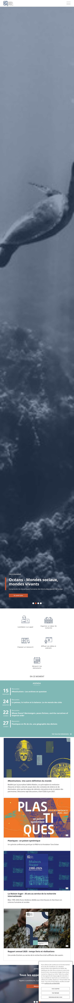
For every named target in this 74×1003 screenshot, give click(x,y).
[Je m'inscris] (37, 767)
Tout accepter (55, 988)
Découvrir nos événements (37, 662)
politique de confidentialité (52, 983)
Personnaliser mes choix (55, 997)
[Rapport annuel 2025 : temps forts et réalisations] (37, 935)
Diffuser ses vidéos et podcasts (48, 642)
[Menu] (68, 3)
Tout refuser (55, 993)
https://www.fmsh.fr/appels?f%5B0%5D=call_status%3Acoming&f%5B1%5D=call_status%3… (37, 986)
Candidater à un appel (25, 622)
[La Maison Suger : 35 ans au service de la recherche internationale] (37, 879)
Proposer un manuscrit (25, 642)
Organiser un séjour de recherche (48, 622)
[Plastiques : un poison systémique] (37, 824)
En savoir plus (18, 595)
